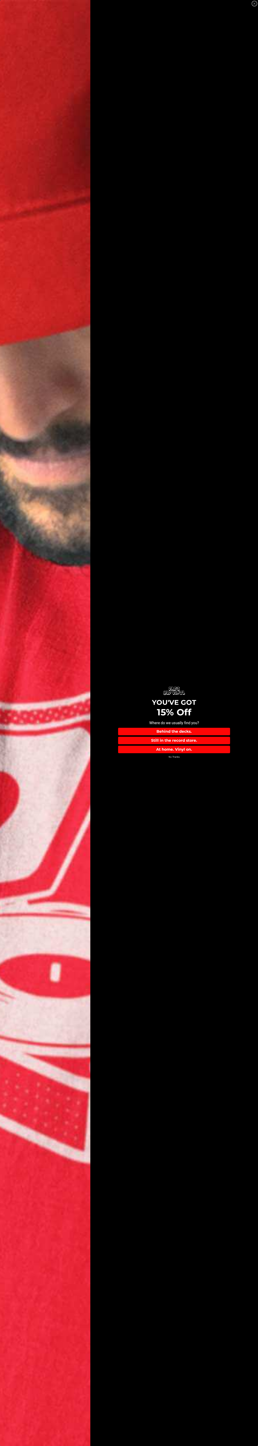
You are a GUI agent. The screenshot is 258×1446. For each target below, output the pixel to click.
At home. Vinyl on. (174, 749)
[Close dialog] (254, 3)
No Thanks (174, 757)
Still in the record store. (174, 740)
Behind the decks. (174, 731)
